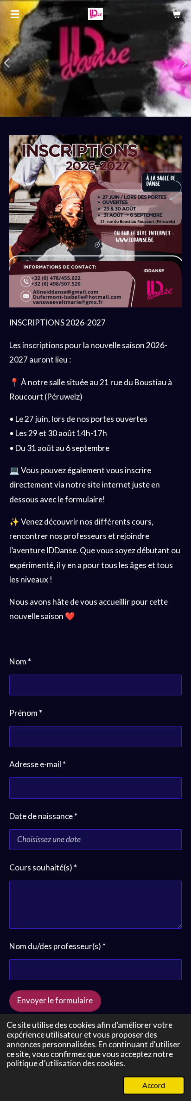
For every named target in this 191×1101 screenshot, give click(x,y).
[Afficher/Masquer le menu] (15, 14)
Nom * (20, 661)
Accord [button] (153, 1085)
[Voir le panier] (176, 14)
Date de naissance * (43, 816)
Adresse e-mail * (37, 764)
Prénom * (25, 713)
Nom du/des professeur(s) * (57, 946)
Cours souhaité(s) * (43, 867)
